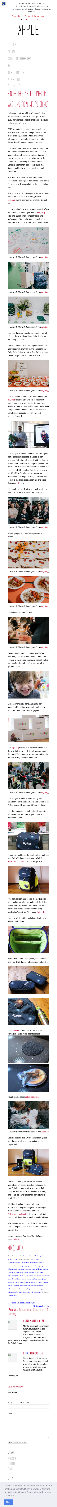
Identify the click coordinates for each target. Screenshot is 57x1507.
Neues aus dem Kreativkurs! (21, 1303)
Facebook (11, 1464)
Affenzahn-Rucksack (17, 1214)
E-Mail (10, 1469)
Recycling (23, 1285)
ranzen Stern (24, 1282)
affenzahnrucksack (14, 1262)
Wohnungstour (14, 79)
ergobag (11, 200)
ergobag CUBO (32, 1266)
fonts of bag (24, 1275)
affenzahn (35, 1259)
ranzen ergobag (32, 1279)
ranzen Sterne (32, 1282)
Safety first (41, 912)
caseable (10, 1266)
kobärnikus (37, 1275)
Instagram (12, 1459)
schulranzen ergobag (23, 1289)
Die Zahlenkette (41, 1306)
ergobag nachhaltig (22, 1272)
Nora (26, 1353)
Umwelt (30, 1292)
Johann (10, 1259)
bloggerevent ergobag (37, 1262)
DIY (9, 66)
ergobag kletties (37, 1269)
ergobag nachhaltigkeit (36, 1272)
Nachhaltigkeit (16, 1279)
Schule (15, 1259)
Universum (37, 1292)
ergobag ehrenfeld (25, 1269)
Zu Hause (11, 52)
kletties (31, 1275)
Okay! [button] (8, 1502)
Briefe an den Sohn (16, 72)
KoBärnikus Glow (16, 861)
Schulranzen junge (36, 1289)
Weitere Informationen (35, 16)
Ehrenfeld (17, 1266)
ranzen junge (42, 1279)
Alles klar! (16, 16)
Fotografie (40, 1256)
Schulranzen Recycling (15, 1292)
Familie (25, 1256)
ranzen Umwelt (43, 1282)
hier (18, 483)
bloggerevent (25, 1262)
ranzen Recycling (13, 1282)
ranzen (24, 1279)
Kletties (15, 1030)
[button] (16, 1495)
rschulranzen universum (35, 1285)
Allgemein (12, 45)
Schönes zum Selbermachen (19, 59)
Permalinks (13, 1295)
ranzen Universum (14, 1285)
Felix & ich (32, 1256)
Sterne (25, 1292)
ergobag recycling (13, 1275)
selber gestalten (32, 1097)
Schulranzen (12, 1289)
